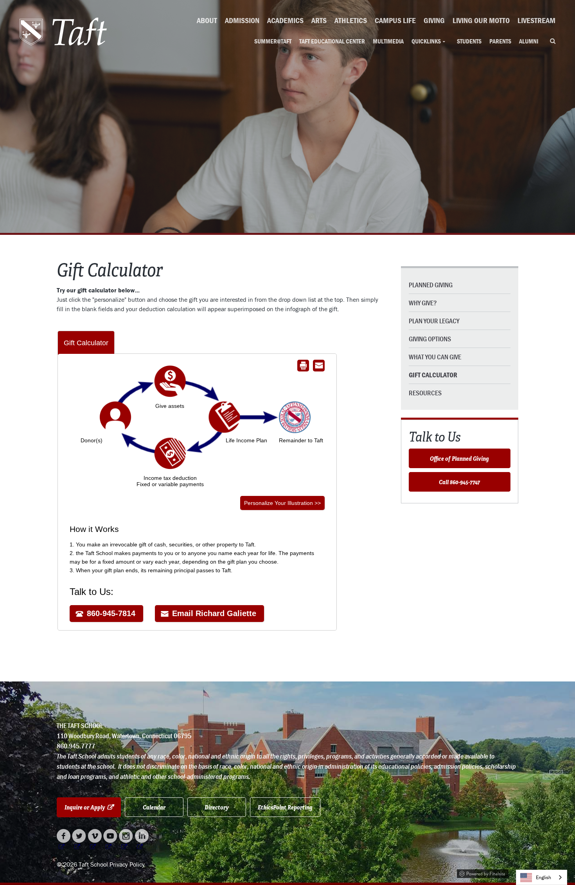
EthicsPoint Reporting (285, 807)
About (207, 20)
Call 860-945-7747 (459, 482)
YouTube (110, 840)
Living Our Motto (481, 20)
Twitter (79, 840)
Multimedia (388, 41)
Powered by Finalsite (483, 872)
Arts (319, 20)
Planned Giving (431, 284)
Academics (285, 20)
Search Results (552, 41)
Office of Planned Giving (459, 458)
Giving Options (430, 338)
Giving (434, 20)
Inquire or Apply (93, 806)
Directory (217, 807)
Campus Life (395, 20)
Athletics (350, 20)
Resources (425, 392)
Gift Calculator (433, 374)
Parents (500, 41)
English (543, 877)
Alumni (528, 41)
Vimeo (95, 840)
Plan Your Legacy (434, 320)
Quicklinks (426, 41)
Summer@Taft (272, 41)
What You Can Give (435, 356)
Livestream (536, 20)
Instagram (126, 840)
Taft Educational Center (332, 41)
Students (469, 41)
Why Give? (423, 302)
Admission (242, 20)
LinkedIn (142, 840)
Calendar (154, 807)
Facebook (63, 840)
